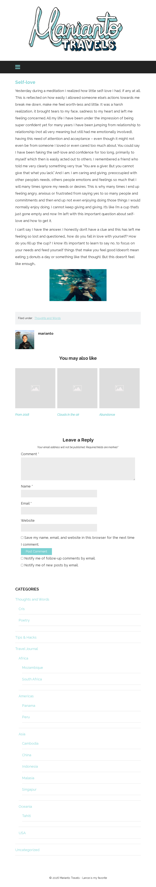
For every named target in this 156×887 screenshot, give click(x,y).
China (26, 755)
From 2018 (22, 414)
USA (22, 833)
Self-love (25, 82)
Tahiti (26, 816)
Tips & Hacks (26, 637)
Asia (22, 734)
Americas (26, 696)
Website (28, 520)
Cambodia (30, 743)
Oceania (25, 807)
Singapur (29, 789)
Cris (22, 609)
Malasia (28, 778)
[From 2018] (35, 407)
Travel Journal (26, 649)
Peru (26, 717)
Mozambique (32, 668)
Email (26, 503)
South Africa (32, 679)
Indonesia (30, 766)
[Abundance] (119, 407)
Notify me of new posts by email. (51, 565)
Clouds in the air (68, 414)
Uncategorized (27, 850)
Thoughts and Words (47, 318)
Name (27, 486)
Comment (30, 454)
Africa (23, 658)
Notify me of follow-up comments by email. (59, 558)
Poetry (24, 620)
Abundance (107, 414)
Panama (28, 706)
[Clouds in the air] (77, 407)
